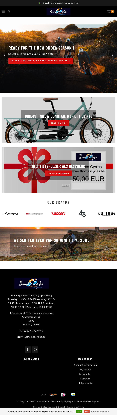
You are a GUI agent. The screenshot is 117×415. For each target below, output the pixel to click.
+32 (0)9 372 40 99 (32, 331)
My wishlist (85, 374)
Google (81, 407)
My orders (85, 369)
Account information (85, 365)
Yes (79, 412)
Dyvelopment (93, 401)
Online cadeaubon (58, 173)
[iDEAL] (63, 394)
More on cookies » (100, 412)
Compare (85, 378)
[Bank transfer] (44, 394)
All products (85, 383)
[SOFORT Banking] (53, 394)
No (86, 412)
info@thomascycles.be (33, 337)
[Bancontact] (73, 394)
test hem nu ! (58, 123)
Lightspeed (69, 401)
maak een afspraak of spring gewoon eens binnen (40, 61)
